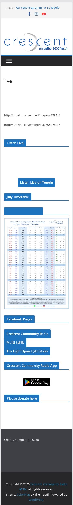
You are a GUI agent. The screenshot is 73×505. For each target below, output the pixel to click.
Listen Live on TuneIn (36, 182)
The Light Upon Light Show (27, 351)
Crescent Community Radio (27, 334)
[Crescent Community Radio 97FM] (36, 33)
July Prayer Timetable (23, 211)
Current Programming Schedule (37, 8)
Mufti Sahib (15, 342)
